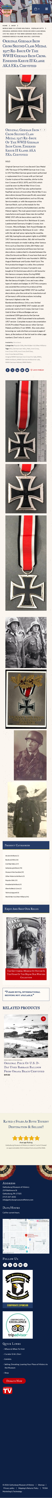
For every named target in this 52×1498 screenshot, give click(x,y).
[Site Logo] (6, 10)
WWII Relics (26, 362)
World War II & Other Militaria (35, 345)
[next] (45, 130)
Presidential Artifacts (12, 884)
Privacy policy (8, 1488)
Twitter (12, 370)
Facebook (7, 370)
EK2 (10, 349)
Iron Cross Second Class (14, 354)
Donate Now (14, 1381)
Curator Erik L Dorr (12, 1354)
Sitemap (41, 1485)
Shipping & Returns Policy (28, 1488)
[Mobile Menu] (46, 9)
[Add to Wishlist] (47, 1060)
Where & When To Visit (14, 1349)
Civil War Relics (10, 864)
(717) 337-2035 (9, 1197)
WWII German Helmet (13, 362)
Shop (6, 1373)
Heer (29, 349)
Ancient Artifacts (11, 856)
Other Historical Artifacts (13, 876)
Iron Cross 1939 (11, 351)
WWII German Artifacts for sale (28, 360)
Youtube (20, 1265)
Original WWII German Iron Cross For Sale (20, 357)
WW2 (39, 357)
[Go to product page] (26, 1036)
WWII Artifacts (10, 360)
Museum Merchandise (13, 872)
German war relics (19, 349)
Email (27, 370)
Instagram (25, 1265)
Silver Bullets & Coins (12, 888)
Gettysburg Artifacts (12, 868)
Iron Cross (35, 349)
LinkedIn (17, 370)
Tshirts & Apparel (11, 893)
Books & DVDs (10, 860)
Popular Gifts (19, 345)
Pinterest (22, 370)
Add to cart (43, 1018)
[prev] (41, 130)
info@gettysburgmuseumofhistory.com (18, 1200)
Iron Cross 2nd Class (25, 351)
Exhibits (7, 1359)
